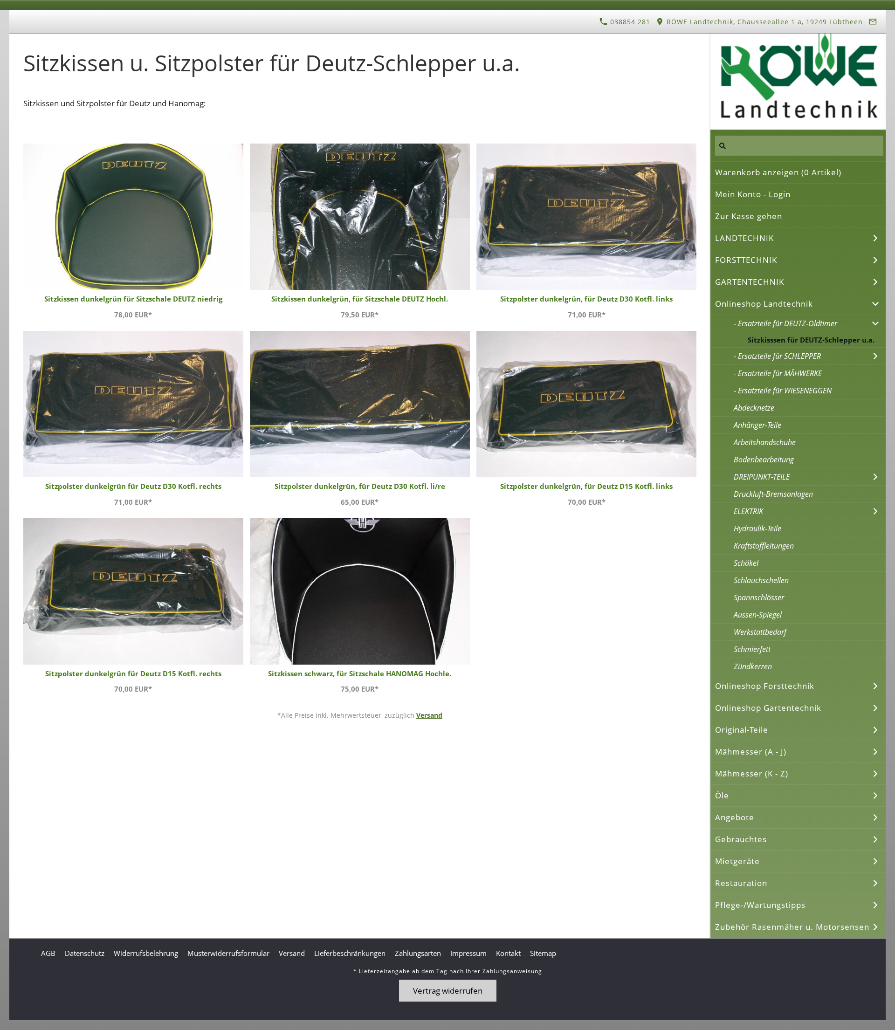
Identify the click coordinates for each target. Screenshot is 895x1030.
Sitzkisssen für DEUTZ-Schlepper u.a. (811, 339)
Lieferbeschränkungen (350, 953)
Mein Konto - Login (753, 194)
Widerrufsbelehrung (146, 953)
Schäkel (746, 563)
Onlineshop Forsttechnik (764, 685)
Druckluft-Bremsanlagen (773, 494)
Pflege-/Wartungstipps (760, 905)
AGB (48, 953)
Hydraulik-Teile (757, 528)
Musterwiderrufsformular (228, 953)
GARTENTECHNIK (749, 281)
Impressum (468, 953)
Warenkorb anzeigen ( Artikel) (778, 172)
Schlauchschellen (761, 580)
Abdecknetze (754, 408)
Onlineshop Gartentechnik (768, 707)
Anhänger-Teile (757, 425)
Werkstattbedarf (760, 632)
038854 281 (629, 21)
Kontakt (508, 953)
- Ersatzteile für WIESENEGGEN (783, 390)
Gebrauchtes (741, 839)
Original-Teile (741, 729)
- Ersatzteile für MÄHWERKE (778, 373)
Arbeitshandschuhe (765, 442)
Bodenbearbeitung (764, 459)
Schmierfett (752, 649)
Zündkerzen (753, 666)
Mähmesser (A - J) (750, 751)
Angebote (734, 817)
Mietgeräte (737, 861)
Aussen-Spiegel (758, 615)
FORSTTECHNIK (746, 259)
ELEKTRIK (748, 511)
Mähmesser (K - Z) (751, 773)
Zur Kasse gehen (748, 216)
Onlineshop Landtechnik (764, 303)
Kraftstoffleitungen (764, 546)
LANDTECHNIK (744, 238)
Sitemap (543, 953)
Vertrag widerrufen (447, 990)
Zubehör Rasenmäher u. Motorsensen (792, 926)
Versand (429, 715)
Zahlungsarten (418, 953)
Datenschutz (84, 953)
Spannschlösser (759, 597)
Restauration (741, 883)
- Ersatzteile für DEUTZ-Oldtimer (785, 323)
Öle (722, 795)
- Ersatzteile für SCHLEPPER (777, 356)
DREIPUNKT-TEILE (762, 477)
